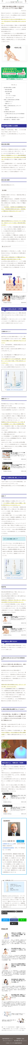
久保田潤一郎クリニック (8, 843)
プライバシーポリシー (7, 1040)
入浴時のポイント (9, 101)
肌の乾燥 (8, 93)
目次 (12, 84)
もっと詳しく (20, 841)
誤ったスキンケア (10, 97)
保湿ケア (7, 107)
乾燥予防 (7, 109)
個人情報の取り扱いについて (20, 1040)
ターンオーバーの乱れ (11, 95)
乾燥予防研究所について (7, 1038)
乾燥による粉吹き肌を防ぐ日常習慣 (11, 99)
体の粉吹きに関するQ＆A (9, 111)
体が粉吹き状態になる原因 (9, 87)
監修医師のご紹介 (20, 1038)
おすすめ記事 (19, 911)
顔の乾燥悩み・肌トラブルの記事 (9, 911)
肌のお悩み (5, 913)
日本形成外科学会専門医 (8, 847)
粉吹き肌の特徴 (8, 89)
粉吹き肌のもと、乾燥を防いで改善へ (12, 119)
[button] (25, 481)
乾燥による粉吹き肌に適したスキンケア (12, 105)
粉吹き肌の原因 (8, 91)
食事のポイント (8, 103)
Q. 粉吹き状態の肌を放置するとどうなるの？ (14, 117)
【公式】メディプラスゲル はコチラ (14, 389)
